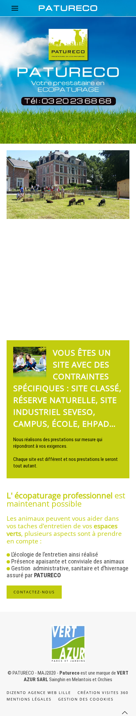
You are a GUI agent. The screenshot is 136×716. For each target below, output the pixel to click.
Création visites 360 (103, 692)
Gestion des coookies (86, 699)
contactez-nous (34, 591)
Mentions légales (29, 699)
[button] (15, 8)
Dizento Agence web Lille (39, 692)
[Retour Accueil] (68, 8)
